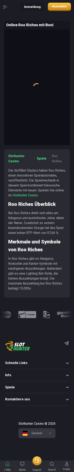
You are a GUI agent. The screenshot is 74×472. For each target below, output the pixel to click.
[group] (5, 314)
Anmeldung (32, 6)
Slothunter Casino (25, 195)
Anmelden (59, 6)
